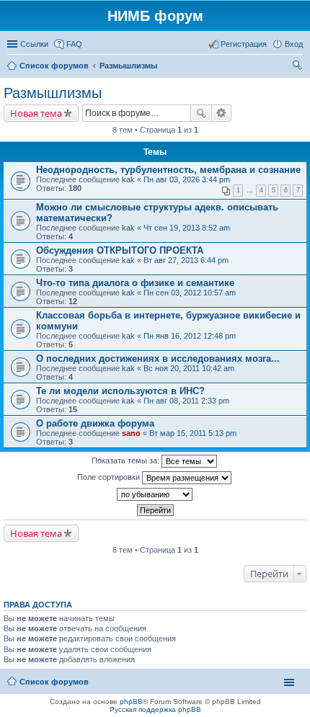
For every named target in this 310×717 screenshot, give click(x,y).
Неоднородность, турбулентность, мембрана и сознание (168, 169)
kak (128, 179)
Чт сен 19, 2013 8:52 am (186, 227)
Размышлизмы (53, 93)
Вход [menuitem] (294, 44)
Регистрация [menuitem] (244, 44)
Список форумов (54, 681)
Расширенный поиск (221, 113)
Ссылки (34, 44)
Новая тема (36, 113)
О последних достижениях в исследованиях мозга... (158, 358)
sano (131, 433)
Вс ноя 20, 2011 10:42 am (188, 368)
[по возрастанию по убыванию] (155, 494)
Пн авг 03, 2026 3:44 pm (186, 179)
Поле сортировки (109, 477)
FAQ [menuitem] (74, 44)
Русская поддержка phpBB (155, 709)
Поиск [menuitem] (298, 67)
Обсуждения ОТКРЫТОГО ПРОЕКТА (119, 250)
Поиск (201, 113)
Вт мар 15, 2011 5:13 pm (192, 433)
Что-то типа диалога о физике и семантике (135, 282)
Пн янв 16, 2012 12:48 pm (189, 335)
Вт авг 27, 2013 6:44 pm (186, 260)
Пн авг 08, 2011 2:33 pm (186, 400)
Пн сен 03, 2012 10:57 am (189, 292)
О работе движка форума (95, 423)
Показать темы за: (126, 460)
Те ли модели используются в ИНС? (120, 391)
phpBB (131, 701)
